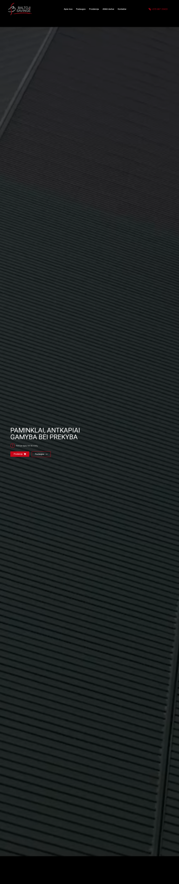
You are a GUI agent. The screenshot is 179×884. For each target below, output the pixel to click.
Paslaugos (39, 454)
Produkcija (18, 454)
